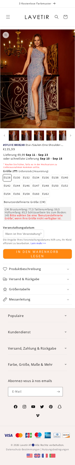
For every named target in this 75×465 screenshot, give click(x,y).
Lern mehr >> (38, 243)
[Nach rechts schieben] (70, 135)
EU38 (55, 177)
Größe (7, 171)
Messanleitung (41, 171)
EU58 (26, 194)
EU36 (45, 177)
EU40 (64, 177)
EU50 (55, 185)
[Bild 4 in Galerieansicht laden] (51, 135)
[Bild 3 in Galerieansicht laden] (39, 135)
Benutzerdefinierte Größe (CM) (25, 202)
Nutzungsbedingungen (55, 449)
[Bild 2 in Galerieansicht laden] (26, 135)
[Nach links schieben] (4, 135)
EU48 (45, 185)
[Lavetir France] (45, 455)
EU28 (7, 177)
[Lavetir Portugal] (52, 455)
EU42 (7, 185)
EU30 (16, 177)
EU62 (45, 194)
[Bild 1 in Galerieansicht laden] (14, 135)
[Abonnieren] (58, 391)
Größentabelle (25, 171)
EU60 (36, 194)
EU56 (16, 194)
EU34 (36, 177)
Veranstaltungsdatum (18, 227)
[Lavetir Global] (30, 455)
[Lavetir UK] (37, 455)
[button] (8, 17)
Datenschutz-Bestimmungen (23, 449)
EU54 (7, 194)
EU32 (26, 177)
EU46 (26, 185)
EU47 (36, 185)
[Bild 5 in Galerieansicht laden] (64, 135)
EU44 (16, 185)
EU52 (64, 185)
